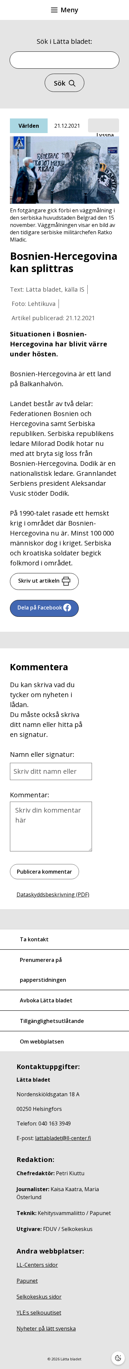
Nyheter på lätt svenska (46, 1328)
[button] (103, 125)
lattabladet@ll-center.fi (63, 1138)
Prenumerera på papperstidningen (43, 969)
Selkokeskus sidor (39, 1296)
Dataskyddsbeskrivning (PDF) (53, 894)
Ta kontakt (34, 939)
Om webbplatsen (42, 1041)
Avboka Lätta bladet (46, 1000)
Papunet (27, 1280)
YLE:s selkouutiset (39, 1312)
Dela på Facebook (40, 607)
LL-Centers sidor (37, 1264)
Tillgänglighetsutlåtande (52, 1021)
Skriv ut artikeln (39, 580)
